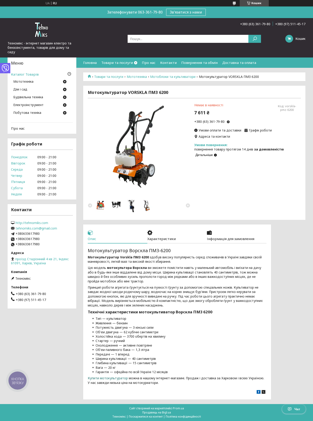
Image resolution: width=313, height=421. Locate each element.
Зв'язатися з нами (186, 12)
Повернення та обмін (199, 62)
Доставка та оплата (239, 62)
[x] (263, 392)
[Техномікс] (41, 30)
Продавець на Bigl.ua (156, 412)
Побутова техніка (27, 113)
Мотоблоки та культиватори (172, 77)
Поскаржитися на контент (146, 416)
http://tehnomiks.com (32, 223)
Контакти (168, 62)
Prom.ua (178, 408)
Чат (297, 409)
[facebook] (259, 392)
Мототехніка (137, 77)
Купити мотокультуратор (108, 378)
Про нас (149, 62)
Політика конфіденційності (183, 416)
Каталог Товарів (25, 74)
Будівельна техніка (28, 97)
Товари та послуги (117, 62)
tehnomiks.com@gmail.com (36, 228)
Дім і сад (20, 89)
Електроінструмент (28, 105)
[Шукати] (254, 39)
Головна (90, 62)
